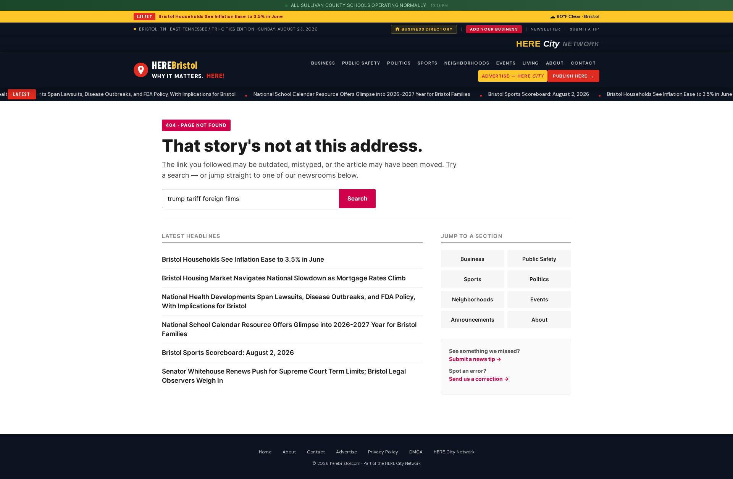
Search (357, 198)
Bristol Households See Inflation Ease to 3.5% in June (220, 16)
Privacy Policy (383, 452)
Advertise (346, 452)
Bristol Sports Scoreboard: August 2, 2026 (530, 94)
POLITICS (399, 63)
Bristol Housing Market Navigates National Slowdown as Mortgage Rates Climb (284, 278)
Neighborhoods (472, 299)
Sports (472, 279)
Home (265, 452)
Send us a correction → (479, 378)
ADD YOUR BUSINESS (494, 29)
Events (539, 299)
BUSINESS (323, 63)
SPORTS (428, 63)
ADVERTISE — (512, 76)
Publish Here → (573, 76)
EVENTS (506, 63)
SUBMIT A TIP (584, 29)
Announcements (472, 319)
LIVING (531, 63)
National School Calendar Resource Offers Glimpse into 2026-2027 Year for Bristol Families (353, 94)
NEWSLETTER (545, 29)
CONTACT (583, 63)
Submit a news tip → (475, 359)
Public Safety (539, 259)
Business (472, 259)
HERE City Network (454, 452)
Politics (539, 279)
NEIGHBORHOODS (466, 63)
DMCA (416, 452)
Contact (316, 452)
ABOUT (555, 63)
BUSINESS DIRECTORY (427, 29)
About (539, 319)
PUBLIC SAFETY (361, 63)
